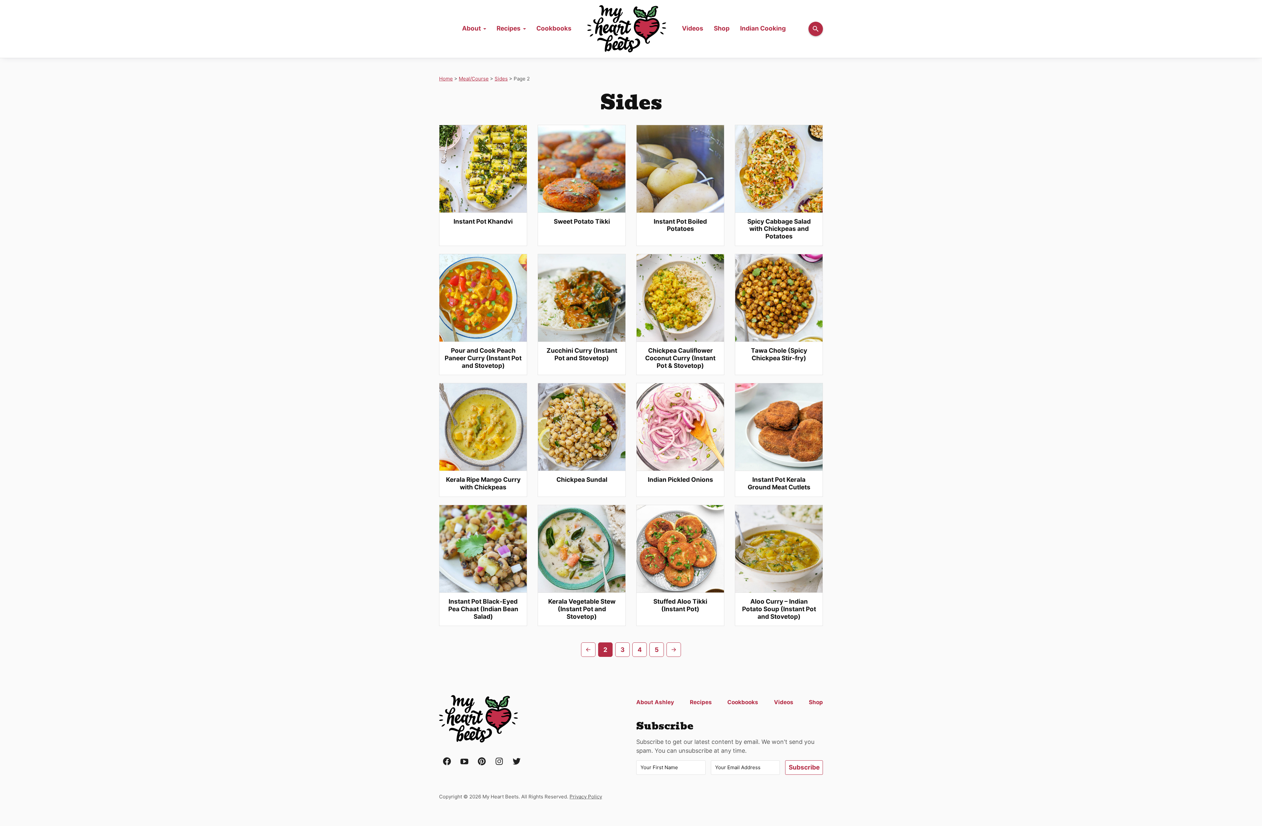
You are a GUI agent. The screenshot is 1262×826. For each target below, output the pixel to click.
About (471, 28)
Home (626, 29)
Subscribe (804, 767)
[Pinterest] (482, 761)
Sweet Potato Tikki (582, 221)
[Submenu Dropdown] (485, 29)
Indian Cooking (763, 28)
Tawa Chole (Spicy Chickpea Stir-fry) (779, 354)
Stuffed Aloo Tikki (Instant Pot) (680, 605)
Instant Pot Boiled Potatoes (680, 225)
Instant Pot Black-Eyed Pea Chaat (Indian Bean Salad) (483, 609)
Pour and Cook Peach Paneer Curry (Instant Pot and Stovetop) (483, 358)
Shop (722, 28)
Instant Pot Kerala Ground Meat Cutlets (779, 483)
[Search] (815, 29)
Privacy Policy (586, 796)
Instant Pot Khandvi (483, 221)
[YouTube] (464, 761)
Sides (501, 79)
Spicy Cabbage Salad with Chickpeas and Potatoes (779, 229)
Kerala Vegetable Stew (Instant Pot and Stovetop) (582, 609)
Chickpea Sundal (581, 479)
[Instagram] (499, 761)
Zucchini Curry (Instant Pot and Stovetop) (582, 354)
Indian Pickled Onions (680, 479)
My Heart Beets (478, 719)
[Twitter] (517, 761)
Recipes (509, 28)
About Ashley (655, 702)
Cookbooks (554, 28)
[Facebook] (447, 761)
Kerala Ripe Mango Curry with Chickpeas (483, 483)
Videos (692, 28)
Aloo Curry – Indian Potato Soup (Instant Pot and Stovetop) (779, 609)
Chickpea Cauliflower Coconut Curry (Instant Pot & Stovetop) (680, 358)
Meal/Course (474, 79)
